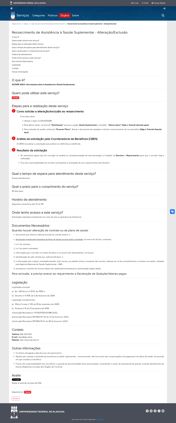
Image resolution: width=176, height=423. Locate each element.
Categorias (38, 15)
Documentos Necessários (22, 61)
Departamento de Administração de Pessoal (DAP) (48, 24)
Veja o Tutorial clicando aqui (135, 125)
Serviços (23, 15)
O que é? (15, 37)
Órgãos (64, 15)
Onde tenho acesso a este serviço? (26, 58)
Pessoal (27, 392)
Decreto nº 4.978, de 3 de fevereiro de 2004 (35, 296)
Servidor (15, 98)
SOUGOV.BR (46, 121)
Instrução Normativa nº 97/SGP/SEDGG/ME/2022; (36, 313)
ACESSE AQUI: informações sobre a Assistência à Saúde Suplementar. (43, 84)
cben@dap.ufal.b (25, 337)
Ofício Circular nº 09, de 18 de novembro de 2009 (37, 304)
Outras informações (20, 72)
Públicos (53, 15)
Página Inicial (16, 24)
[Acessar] (164, 8)
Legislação (16, 65)
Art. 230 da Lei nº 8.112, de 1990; (29, 291)
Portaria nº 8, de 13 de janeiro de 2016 (32, 308)
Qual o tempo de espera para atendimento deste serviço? (36, 47)
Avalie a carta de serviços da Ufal (26, 383)
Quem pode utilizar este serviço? (25, 40)
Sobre (75, 15)
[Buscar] (163, 15)
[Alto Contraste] (11, 8)
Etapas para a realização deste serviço (27, 44)
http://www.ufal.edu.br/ (29, 340)
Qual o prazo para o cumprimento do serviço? (31, 51)
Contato (15, 68)
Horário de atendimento (22, 54)
